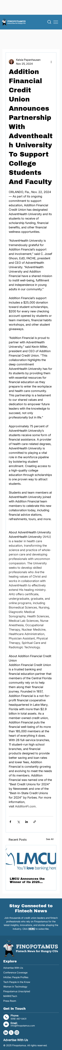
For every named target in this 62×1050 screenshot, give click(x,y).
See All (49, 839)
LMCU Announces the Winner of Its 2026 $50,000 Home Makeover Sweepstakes (30, 880)
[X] (11, 1032)
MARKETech (10, 996)
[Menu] (56, 22)
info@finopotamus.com (23, 1025)
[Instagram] (16, 1032)
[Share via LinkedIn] (26, 821)
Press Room (9, 1000)
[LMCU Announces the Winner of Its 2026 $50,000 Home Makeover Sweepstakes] (31, 859)
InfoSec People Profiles (15, 977)
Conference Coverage (15, 972)
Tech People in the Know (16, 982)
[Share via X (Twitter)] (18, 821)
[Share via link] (34, 821)
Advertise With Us (13, 967)
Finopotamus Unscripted (16, 991)
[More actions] (51, 62)
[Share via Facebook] (10, 821)
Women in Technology (15, 986)
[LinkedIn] (5, 1032)
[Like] (49, 22)
